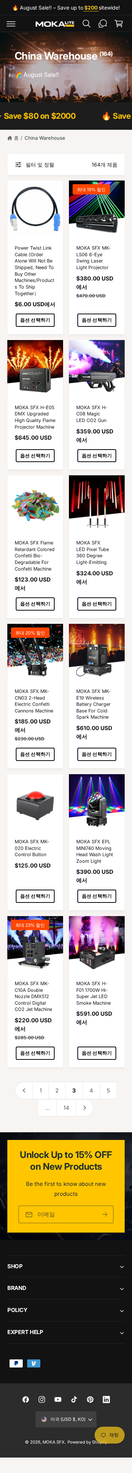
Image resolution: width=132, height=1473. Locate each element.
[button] (11, 23)
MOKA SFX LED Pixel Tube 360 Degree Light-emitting (92, 552)
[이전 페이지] (24, 1090)
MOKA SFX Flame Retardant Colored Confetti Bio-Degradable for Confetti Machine (35, 556)
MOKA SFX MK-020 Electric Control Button (32, 848)
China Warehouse (45, 138)
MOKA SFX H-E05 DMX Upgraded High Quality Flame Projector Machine (35, 417)
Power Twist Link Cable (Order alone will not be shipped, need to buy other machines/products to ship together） (34, 270)
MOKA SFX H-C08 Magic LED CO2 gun (91, 414)
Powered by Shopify (87, 1442)
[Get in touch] (103, 23)
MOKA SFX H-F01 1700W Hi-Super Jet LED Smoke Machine (93, 993)
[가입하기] (105, 1214)
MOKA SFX (54, 1442)
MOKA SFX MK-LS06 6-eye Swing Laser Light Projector (93, 257)
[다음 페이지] (85, 1107)
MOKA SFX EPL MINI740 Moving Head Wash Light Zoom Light (94, 851)
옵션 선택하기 (35, 320)
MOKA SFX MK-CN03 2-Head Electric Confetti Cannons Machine (34, 701)
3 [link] (74, 1090)
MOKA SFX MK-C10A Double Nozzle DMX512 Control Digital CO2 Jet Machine (33, 996)
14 (66, 1107)
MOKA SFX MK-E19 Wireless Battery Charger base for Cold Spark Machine (93, 704)
